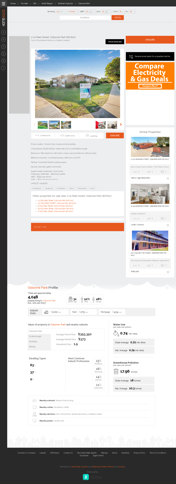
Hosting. (121, 467)
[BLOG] (3, 61)
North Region (47, 3)
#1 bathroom (37, 188)
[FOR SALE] (3, 32)
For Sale (24, 3)
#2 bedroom (61, 188)
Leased (43, 453)
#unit (92, 188)
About (114, 453)
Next (121, 127)
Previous (34, 127)
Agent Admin (98, 456)
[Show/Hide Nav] (3, 3)
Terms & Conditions (158, 453)
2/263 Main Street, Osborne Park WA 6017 (55, 211)
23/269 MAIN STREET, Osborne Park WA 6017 (57, 203)
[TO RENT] (3, 39)
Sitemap (104, 453)
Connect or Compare (26, 453)
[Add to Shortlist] (168, 178)
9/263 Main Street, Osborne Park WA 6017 (55, 206)
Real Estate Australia (79, 467)
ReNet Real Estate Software (103, 467)
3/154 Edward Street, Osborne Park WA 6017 (150, 206)
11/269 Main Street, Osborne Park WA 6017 (55, 200)
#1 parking (49, 188)
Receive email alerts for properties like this (152, 56)
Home (13, 3)
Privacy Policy (139, 453)
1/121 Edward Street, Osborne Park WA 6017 (150, 159)
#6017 (71, 188)
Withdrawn (54, 453)
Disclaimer (84, 456)
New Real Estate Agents (87, 453)
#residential (82, 188)
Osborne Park (84, 3)
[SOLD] (3, 46)
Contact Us (68, 453)
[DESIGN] (3, 53)
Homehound (3, 14)
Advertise (125, 453)
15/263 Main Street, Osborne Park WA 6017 (56, 209)
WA (34, 3)
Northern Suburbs (65, 3)
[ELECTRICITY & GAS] (3, 68)
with (82, 11)
